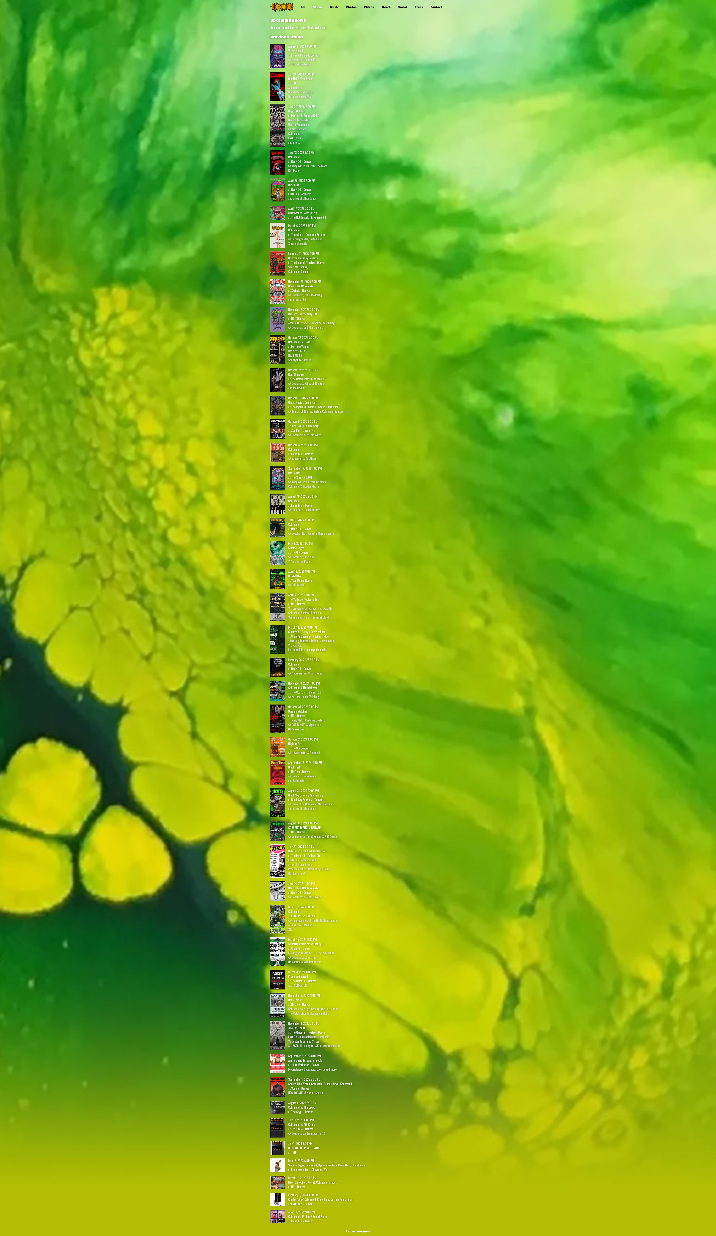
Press (419, 7)
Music (334, 7)
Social (402, 7)
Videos (369, 7)
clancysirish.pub (316, 649)
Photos (351, 7)
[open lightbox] (277, 56)
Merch (386, 7)
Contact (436, 7)
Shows (318, 7)
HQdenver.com (296, 729)
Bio (303, 7)
